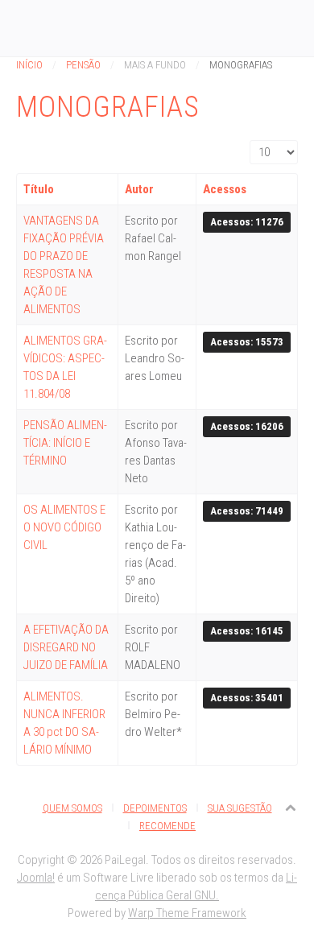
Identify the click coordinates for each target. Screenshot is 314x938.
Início (29, 65)
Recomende (167, 826)
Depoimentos (155, 808)
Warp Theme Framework (187, 913)
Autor (139, 189)
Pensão (83, 65)
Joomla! (36, 877)
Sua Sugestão (240, 808)
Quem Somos (72, 808)
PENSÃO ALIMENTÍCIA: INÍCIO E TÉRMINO (65, 443)
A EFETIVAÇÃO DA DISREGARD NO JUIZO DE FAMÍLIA (66, 647)
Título (38, 189)
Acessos (224, 189)
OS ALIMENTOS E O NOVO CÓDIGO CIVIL (64, 527)
